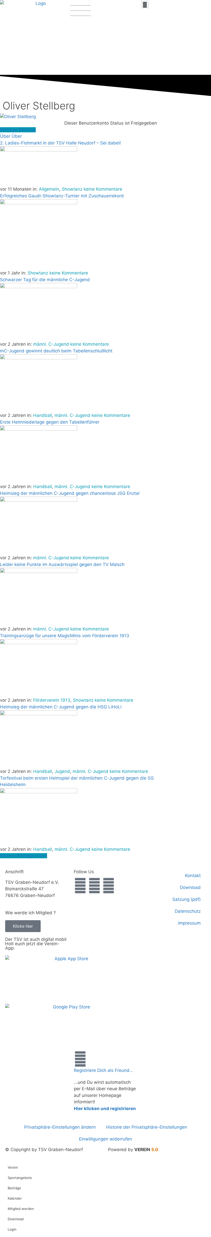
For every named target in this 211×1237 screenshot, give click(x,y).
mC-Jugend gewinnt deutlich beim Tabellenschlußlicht (56, 350)
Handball (42, 415)
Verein (13, 1167)
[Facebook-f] (80, 885)
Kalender (15, 1198)
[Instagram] (94, 885)
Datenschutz (188, 911)
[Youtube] (108, 885)
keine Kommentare (103, 189)
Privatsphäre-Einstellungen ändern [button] (60, 1127)
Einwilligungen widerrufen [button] (105, 1139)
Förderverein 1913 (51, 700)
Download (190, 887)
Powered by (133, 1149)
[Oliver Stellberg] (18, 116)
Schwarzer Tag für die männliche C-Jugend (45, 279)
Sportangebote (20, 1178)
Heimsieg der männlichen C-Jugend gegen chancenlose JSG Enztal (69, 493)
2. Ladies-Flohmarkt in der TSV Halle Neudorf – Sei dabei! (60, 142)
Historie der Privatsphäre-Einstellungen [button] (146, 1127)
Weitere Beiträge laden (23, 855)
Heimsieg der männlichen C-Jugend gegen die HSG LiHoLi (60, 706)
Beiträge (14, 1188)
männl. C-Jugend (51, 344)
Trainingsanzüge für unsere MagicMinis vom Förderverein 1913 (64, 635)
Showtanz (72, 189)
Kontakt (193, 875)
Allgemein (49, 189)
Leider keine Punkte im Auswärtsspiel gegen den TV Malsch (62, 564)
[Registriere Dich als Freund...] (80, 1059)
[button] (145, 4)
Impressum (189, 923)
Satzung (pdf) (186, 899)
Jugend (62, 771)
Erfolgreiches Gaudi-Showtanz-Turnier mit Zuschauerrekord (62, 195)
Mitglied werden (21, 1209)
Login (12, 1229)
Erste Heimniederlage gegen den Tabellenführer (49, 422)
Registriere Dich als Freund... (103, 1070)
